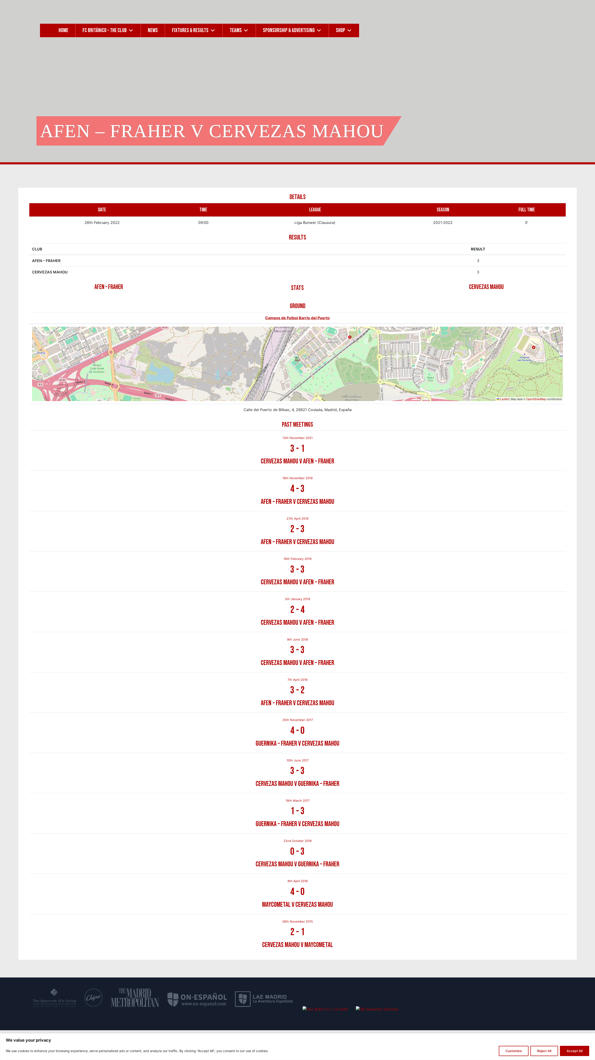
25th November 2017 (297, 720)
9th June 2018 (297, 639)
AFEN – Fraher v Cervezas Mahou (297, 502)
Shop (340, 30)
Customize (514, 1051)
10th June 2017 (298, 760)
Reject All (544, 1051)
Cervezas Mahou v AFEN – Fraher (297, 461)
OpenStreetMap (536, 399)
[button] (298, 359)
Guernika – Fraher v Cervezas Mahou (297, 743)
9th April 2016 (298, 881)
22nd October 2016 (298, 841)
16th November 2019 (297, 478)
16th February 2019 (297, 559)
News (153, 30)
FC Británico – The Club (105, 30)
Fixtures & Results (190, 30)
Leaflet (504, 399)
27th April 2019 (297, 518)
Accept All (574, 1051)
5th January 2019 (297, 599)
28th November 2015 (297, 921)
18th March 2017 (298, 800)
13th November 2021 (297, 438)
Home (63, 30)
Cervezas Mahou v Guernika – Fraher (297, 784)
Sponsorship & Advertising (289, 30)
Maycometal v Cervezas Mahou (297, 905)
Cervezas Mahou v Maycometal (297, 945)
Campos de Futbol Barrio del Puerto (297, 318)
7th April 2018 (297, 679)
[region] (297, 1046)
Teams (236, 30)
